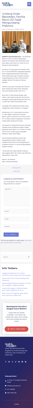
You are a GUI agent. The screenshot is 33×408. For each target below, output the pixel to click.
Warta (22, 29)
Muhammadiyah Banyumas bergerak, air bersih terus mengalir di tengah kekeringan (16, 284)
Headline (17, 29)
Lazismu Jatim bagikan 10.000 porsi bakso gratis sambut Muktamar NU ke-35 (14, 289)
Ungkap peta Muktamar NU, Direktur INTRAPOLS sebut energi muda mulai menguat (16, 274)
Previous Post (16, 167)
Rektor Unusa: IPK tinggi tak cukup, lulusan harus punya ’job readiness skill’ (15, 294)
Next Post (16, 171)
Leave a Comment (7, 29)
